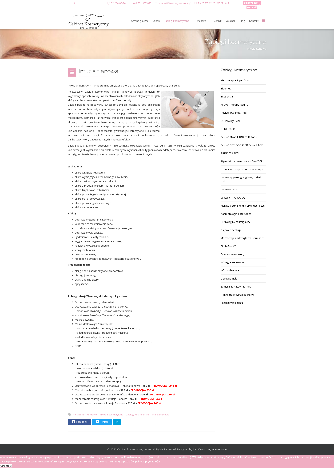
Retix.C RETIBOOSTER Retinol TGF (242, 145)
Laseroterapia (229, 189)
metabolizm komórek (85, 414)
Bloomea (226, 88)
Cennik (217, 20)
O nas (156, 20)
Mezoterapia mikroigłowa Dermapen (242, 238)
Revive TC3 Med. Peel (234, 112)
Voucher (230, 20)
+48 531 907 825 (142, 3)
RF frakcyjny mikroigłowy (235, 221)
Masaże (201, 20)
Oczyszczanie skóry (232, 254)
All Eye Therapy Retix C (234, 104)
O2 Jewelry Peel (230, 121)
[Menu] (263, 20)
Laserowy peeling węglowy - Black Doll (241, 179)
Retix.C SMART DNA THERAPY (239, 137)
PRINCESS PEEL (230, 153)
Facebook (81, 421)
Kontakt (254, 20)
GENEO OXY (228, 129)
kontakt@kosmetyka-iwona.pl (175, 3)
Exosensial (227, 96)
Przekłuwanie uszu (232, 302)
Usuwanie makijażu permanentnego (242, 169)
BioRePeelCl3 (229, 246)
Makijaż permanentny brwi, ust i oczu (243, 205)
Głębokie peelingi (231, 230)
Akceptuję (6, 465)
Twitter (104, 421)
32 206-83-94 (118, 3)
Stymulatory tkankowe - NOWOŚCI (241, 161)
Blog (242, 20)
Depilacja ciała (229, 278)
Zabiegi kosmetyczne (176, 20)
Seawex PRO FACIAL (233, 197)
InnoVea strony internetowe (210, 449)
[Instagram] (74, 3)
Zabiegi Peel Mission (233, 262)
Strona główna (140, 20)
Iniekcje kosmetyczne (111, 414)
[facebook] (70, 3)
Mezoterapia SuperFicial (235, 80)
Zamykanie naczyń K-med (236, 286)
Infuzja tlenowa (160, 414)
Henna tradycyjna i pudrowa (237, 294)
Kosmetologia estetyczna (236, 213)
